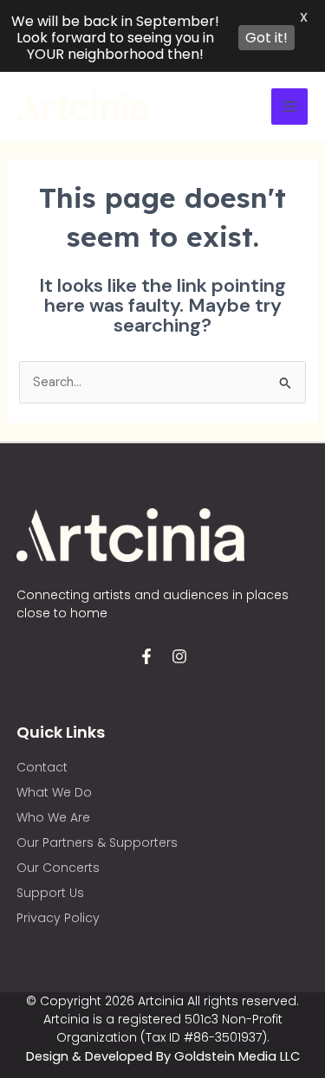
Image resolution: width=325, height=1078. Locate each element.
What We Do (54, 792)
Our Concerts (58, 867)
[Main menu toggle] (289, 106)
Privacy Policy (58, 917)
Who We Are (53, 817)
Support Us (50, 892)
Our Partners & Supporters (97, 842)
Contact (42, 767)
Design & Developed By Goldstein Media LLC (163, 1056)
